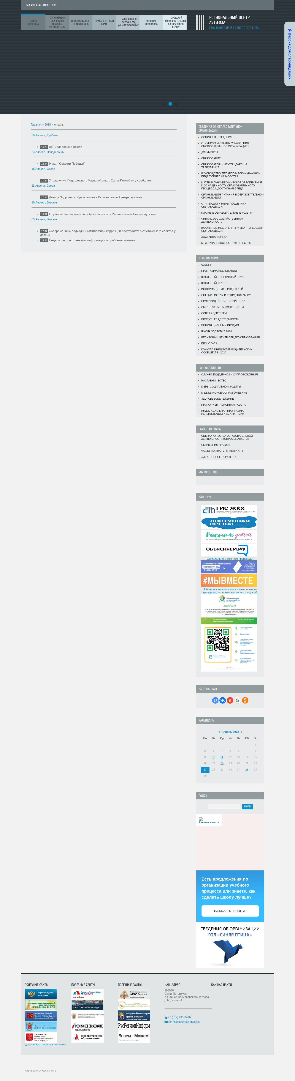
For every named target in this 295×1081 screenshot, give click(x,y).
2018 (48, 124)
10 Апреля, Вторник (44, 202)
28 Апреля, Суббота (45, 135)
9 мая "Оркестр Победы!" (67, 163)
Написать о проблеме (230, 910)
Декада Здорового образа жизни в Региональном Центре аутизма (95, 197)
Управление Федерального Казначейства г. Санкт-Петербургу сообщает (100, 180)
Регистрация (42, 5)
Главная (29, 5)
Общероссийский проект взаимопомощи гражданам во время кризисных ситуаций (230, 591)
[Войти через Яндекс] (230, 700)
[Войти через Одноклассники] (245, 700)
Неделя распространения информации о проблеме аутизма (92, 240)
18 (222, 763)
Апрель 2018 (230, 731)
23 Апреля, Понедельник (48, 152)
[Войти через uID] (215, 700)
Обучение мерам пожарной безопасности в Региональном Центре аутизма (102, 214)
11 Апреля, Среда (43, 185)
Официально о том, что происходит (230, 558)
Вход (53, 5)
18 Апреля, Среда (43, 168)
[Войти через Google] (237, 700)
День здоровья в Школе (65, 146)
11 (221, 757)
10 (213, 757)
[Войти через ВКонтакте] (222, 700)
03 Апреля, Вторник (44, 219)
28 (246, 769)
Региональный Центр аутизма (229, 20)
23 (205, 769)
